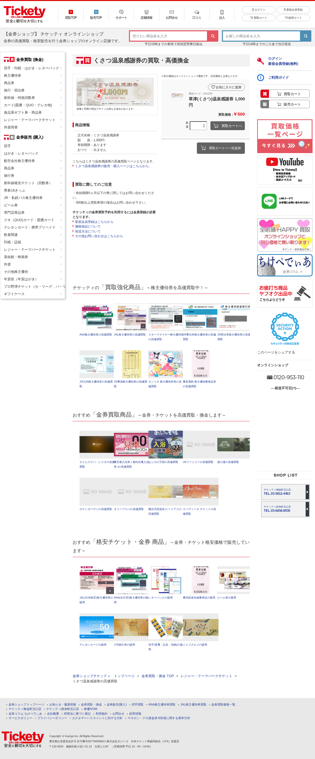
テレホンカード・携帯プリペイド (30, 227)
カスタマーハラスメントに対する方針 (97, 718)
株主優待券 (12, 75)
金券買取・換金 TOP (158, 676)
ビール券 (11, 205)
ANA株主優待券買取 (161, 704)
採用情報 (135, 713)
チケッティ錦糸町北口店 (62, 709)
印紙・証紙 (12, 242)
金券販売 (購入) (29, 137)
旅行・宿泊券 (14, 90)
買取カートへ (231, 126)
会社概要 (53, 713)
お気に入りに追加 (228, 87)
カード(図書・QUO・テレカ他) (28, 105)
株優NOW (90, 709)
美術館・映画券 (16, 257)
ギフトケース (14, 294)
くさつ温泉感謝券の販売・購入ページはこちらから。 (113, 166)
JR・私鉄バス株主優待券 (23, 198)
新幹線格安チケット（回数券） (28, 183)
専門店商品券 (14, 212)
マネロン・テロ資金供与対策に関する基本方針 (159, 718)
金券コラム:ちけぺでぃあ (25, 713)
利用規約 (102, 713)
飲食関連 (11, 235)
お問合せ (118, 713)
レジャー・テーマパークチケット (30, 120)
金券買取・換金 (91, 704)
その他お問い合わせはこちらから (99, 236)
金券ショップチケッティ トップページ (104, 676)
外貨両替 (11, 127)
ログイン (260, 9)
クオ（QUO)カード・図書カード (29, 220)
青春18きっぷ (14, 190)
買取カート (260, 17)
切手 (7, 146)
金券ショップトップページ (26, 704)
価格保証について (88, 226)
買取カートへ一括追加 (225, 148)
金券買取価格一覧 (223, 704)
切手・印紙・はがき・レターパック (31, 68)
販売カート (295, 17)
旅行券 (9, 175)
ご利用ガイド (278, 77)
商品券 (9, 83)
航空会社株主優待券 (19, 161)
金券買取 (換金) (29, 59)
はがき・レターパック (21, 153)
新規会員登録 (294, 9)
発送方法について (88, 231)
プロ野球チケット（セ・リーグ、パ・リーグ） (34, 286)
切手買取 (137, 704)
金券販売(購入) (117, 704)
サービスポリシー (20, 718)
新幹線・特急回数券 (19, 98)
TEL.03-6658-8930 (277, 508)
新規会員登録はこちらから (94, 222)
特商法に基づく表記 (77, 713)
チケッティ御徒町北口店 (25, 709)
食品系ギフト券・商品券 (23, 112)
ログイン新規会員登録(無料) (283, 61)
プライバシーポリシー (52, 718)
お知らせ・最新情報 (62, 704)
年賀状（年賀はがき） (21, 279)
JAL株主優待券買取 (193, 704)
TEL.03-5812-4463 (277, 491)
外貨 (7, 264)
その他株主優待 (16, 272)
